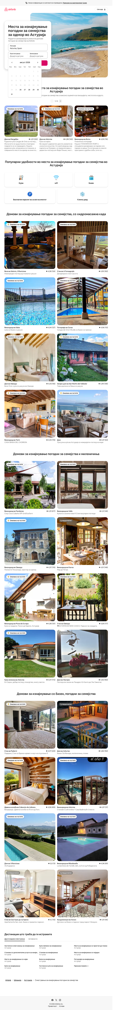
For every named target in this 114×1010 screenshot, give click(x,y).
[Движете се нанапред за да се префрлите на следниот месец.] (37, 62)
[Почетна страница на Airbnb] (10, 9)
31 (12, 94)
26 (20, 90)
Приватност (52, 1006)
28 (29, 90)
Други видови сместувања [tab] (14, 939)
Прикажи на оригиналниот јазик (75, 3)
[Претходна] (52, 101)
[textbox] (18, 56)
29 (33, 90)
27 (25, 90)
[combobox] (28, 48)
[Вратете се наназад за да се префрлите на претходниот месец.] (12, 62)
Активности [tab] (32, 939)
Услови (61, 1006)
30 (38, 90)
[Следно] (60, 101)
